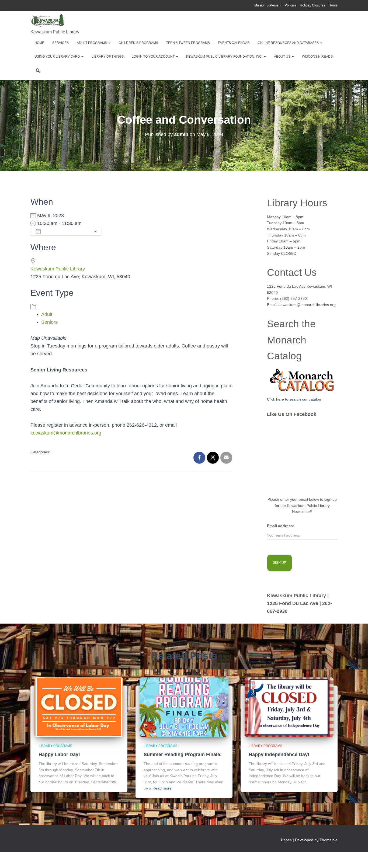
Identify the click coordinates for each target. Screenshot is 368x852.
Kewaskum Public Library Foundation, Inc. (224, 56)
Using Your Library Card (57, 56)
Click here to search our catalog (294, 399)
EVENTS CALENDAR (234, 43)
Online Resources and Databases (289, 43)
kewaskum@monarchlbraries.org (65, 433)
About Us (282, 56)
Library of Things (108, 56)
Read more (162, 788)
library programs (55, 746)
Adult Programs (92, 43)
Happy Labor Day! (59, 754)
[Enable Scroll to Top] (357, 841)
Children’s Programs (138, 43)
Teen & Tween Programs (188, 43)
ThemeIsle (329, 840)
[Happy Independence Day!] (289, 706)
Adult (46, 314)
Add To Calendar (67, 231)
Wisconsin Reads (317, 56)
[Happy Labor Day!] (78, 706)
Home (333, 5)
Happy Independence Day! (279, 754)
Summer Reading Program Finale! (183, 754)
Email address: (280, 526)
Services (60, 43)
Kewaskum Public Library (57, 269)
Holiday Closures (312, 5)
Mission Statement (267, 5)
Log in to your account (153, 56)
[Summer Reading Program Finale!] (184, 706)
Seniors (49, 322)
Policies (290, 5)
